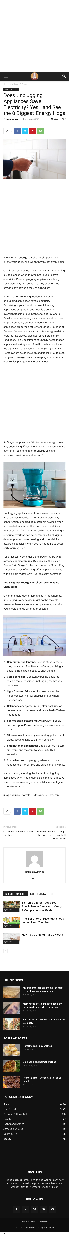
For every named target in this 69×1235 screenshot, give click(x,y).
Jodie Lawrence (13, 119)
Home (6, 84)
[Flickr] (34, 879)
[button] (5, 76)
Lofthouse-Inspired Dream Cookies (18, 833)
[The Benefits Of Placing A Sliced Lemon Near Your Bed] (11, 922)
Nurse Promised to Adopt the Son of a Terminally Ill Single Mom (51, 835)
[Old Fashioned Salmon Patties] (11, 1066)
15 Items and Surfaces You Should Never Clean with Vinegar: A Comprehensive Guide (43, 906)
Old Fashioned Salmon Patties (39, 1062)
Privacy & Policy (28, 1221)
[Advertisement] (34, 36)
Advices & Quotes (20, 84)
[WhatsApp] (40, 131)
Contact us (43, 1221)
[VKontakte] (43, 1209)
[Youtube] (52, 1209)
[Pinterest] (32, 131)
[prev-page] (5, 951)
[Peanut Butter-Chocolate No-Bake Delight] (11, 1082)
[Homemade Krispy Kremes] (11, 1050)
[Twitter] (25, 131)
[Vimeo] (34, 1209)
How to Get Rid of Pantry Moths (42, 934)
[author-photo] (34, 867)
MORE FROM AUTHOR (42, 894)
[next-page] (11, 951)
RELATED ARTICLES (15, 894)
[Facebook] (17, 131)
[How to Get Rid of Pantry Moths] (11, 938)
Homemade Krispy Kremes (37, 1046)
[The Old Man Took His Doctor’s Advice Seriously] (11, 1024)
